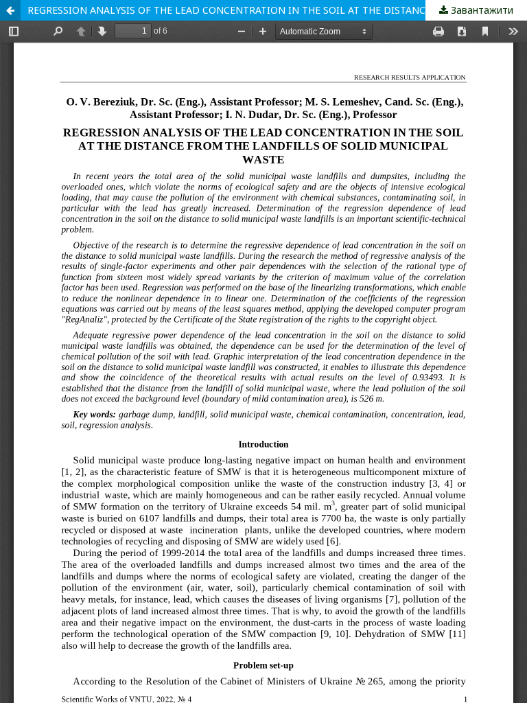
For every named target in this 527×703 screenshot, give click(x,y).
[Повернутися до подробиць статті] (10, 10)
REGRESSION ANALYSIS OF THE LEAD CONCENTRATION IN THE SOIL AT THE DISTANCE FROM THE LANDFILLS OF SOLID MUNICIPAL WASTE (277, 9)
